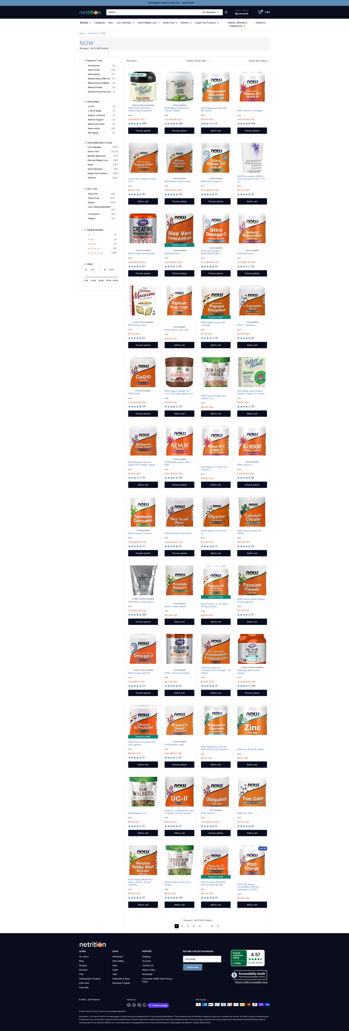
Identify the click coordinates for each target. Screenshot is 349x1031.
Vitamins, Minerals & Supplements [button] (237, 24)
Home (81, 33)
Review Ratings (95, 230)
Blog (81, 961)
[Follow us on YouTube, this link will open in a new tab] (144, 1005)
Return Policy (148, 969)
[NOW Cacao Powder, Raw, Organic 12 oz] (216, 372)
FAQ (81, 974)
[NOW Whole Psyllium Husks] (179, 158)
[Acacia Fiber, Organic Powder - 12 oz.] (143, 158)
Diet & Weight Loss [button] (147, 22)
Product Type (94, 61)
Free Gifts (84, 987)
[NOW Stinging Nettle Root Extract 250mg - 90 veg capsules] (143, 860)
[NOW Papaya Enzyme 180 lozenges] (216, 300)
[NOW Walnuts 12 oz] (143, 792)
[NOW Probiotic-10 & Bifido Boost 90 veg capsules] (216, 860)
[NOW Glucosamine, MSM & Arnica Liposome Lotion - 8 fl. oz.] (252, 158)
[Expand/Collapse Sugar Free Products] (117, 173)
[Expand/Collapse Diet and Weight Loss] (117, 160)
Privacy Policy (84, 1011)
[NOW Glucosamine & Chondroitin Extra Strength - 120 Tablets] (216, 649)
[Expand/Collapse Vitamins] (117, 177)
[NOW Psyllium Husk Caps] (179, 300)
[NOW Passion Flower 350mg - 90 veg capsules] (252, 580)
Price (90, 264)
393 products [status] (131, 61)
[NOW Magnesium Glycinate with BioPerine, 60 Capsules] (216, 720)
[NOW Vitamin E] (252, 441)
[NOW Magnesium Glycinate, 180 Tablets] (216, 87)
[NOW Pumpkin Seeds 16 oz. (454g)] (179, 860)
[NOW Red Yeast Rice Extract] (179, 512)
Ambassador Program (90, 978)
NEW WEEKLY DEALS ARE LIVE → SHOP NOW (171, 2)
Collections (93, 33)
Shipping (146, 956)
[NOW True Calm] (252, 792)
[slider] (86, 277)
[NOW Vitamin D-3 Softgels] (252, 87)
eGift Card (84, 983)
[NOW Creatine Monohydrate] (143, 228)
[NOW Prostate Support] (179, 580)
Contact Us (147, 965)
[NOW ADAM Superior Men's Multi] (179, 441)
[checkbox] (100, 65)
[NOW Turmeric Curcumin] (143, 512)
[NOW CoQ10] (143, 372)
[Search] (226, 12)
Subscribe (192, 967)
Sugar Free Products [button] (205, 22)
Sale (114, 974)
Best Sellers (118, 961)
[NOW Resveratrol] (252, 228)
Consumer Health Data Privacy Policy (157, 980)
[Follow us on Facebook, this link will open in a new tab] (129, 1005)
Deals (115, 969)
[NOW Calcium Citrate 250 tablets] (252, 512)
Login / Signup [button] (241, 10)
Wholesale (147, 974)
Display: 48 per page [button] (196, 61)
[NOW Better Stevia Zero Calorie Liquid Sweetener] (143, 87)
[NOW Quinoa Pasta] (143, 300)
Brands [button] (84, 22)
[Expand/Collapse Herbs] (117, 164)
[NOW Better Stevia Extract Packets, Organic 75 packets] (252, 372)
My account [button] (241, 13)
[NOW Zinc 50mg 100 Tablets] (252, 720)
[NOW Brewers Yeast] (179, 720)
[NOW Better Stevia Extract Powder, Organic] (179, 87)
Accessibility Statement (116, 1011)
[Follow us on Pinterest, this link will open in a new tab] (139, 1005)
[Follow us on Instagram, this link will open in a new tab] (134, 1005)
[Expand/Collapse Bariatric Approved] (117, 156)
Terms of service (98, 1011)
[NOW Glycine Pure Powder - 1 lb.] (216, 512)
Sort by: (258, 61)
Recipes (83, 965)
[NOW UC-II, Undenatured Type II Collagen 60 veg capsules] (179, 792)
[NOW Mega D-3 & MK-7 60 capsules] (216, 441)
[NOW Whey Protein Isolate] (143, 580)
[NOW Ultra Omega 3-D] (216, 158)
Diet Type (92, 189)
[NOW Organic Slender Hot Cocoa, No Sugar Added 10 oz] (179, 372)
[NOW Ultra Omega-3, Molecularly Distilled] (216, 228)
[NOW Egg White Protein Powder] (252, 649)
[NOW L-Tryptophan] (252, 300)
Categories (99, 22)
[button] (264, 12)
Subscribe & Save (121, 978)
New (110, 22)
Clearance (260, 22)
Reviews (83, 969)
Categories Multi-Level (99, 143)
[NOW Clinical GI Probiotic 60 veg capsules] (143, 720)
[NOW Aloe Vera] (179, 228)
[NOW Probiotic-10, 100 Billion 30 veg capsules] (216, 580)
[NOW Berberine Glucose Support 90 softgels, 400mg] (143, 441)
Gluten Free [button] (168, 22)
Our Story (84, 956)
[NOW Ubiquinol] (216, 792)
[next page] (218, 926)
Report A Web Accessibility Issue (251, 982)
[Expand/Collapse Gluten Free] (117, 151)
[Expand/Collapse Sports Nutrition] (117, 169)
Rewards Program (121, 983)
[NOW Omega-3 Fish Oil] (143, 649)
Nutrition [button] (185, 22)
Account (146, 961)
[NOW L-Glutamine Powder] (179, 649)
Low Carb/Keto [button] (123, 22)
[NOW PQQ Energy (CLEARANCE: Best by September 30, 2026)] (252, 860)
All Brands (117, 956)
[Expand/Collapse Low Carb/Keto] (117, 147)
